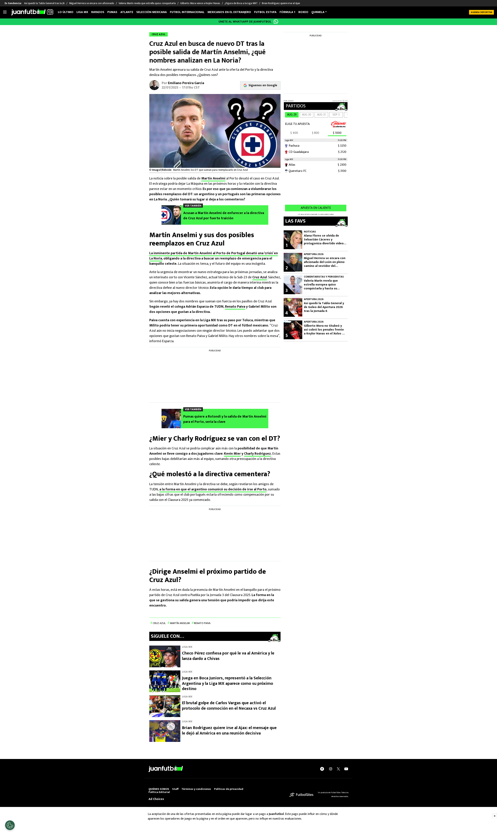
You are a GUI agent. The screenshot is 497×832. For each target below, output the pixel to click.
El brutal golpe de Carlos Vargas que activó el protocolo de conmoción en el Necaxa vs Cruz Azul (229, 705)
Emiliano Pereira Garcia (186, 83)
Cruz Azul (259, 277)
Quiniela (317, 12)
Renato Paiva (235, 307)
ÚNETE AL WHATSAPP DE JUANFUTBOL (245, 21)
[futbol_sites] (301, 794)
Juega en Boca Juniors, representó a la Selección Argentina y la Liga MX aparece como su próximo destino (227, 683)
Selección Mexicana (151, 12)
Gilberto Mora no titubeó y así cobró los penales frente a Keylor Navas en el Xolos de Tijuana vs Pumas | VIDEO (325, 330)
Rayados (97, 12)
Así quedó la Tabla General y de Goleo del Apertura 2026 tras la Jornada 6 (324, 307)
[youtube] (346, 769)
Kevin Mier (232, 454)
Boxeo (303, 12)
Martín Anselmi (213, 178)
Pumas (112, 12)
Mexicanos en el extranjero (229, 12)
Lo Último (65, 12)
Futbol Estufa (265, 12)
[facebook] (322, 769)
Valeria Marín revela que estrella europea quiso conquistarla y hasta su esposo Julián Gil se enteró (323, 285)
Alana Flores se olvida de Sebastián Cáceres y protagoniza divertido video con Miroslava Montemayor (324, 239)
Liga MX (82, 12)
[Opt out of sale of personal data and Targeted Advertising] (10, 825)
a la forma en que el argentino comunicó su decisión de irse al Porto (213, 489)
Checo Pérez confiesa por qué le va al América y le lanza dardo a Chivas (228, 656)
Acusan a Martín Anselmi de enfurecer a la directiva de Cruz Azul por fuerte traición (223, 216)
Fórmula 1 (287, 12)
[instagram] (330, 769)
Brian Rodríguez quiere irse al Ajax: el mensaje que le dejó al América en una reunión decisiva (229, 730)
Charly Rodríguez (257, 454)
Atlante (126, 12)
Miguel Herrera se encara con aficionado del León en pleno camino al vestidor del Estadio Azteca (324, 262)
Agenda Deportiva (481, 12)
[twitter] (338, 769)
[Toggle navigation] (5, 12)
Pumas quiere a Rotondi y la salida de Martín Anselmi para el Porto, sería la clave (224, 419)
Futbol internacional (187, 12)
